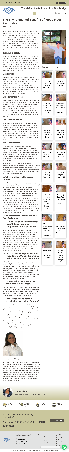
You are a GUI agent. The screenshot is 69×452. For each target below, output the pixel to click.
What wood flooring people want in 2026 (61, 175)
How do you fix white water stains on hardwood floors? (61, 132)
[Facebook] (57, 3)
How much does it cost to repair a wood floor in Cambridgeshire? (61, 228)
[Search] (65, 13)
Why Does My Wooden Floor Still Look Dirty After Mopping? (60, 107)
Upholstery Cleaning (25, 368)
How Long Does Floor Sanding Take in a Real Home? (60, 199)
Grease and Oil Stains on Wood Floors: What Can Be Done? (47, 132)
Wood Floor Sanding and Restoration (23, 374)
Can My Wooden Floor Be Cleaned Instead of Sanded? (47, 107)
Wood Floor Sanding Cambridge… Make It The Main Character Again (47, 201)
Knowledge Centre (59, 435)
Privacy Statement (58, 444)
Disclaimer (58, 439)
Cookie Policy (59, 441)
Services (46, 440)
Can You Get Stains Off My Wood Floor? (47, 155)
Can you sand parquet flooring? (60, 155)
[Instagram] (62, 3)
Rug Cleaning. (10, 370)
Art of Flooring (13, 378)
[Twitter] (60, 3)
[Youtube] (65, 3)
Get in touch (59, 437)
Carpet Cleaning (12, 368)
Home (45, 436)
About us (46, 438)
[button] (34, 13)
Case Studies (47, 442)
